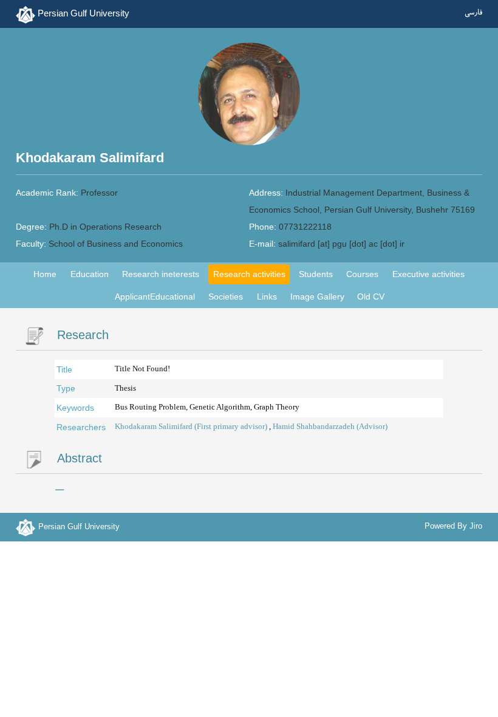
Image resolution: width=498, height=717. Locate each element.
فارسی (473, 13)
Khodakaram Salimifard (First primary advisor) (192, 426)
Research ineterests (160, 274)
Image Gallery (317, 296)
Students (316, 274)
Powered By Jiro (453, 526)
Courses (362, 274)
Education (89, 274)
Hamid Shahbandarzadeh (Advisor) (330, 426)
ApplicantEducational (155, 296)
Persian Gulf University (83, 13)
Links (267, 296)
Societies (225, 296)
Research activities (249, 274)
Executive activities (428, 274)
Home (44, 274)
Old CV (370, 296)
